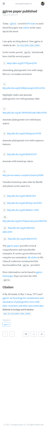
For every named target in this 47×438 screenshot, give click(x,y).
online (26, 27)
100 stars (30, 23)
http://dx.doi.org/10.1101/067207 (22, 154)
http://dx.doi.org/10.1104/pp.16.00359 (24, 133)
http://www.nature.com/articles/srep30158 (23, 175)
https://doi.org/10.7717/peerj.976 (22, 63)
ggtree (6, 324)
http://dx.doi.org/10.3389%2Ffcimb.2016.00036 (25, 112)
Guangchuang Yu (23, 3)
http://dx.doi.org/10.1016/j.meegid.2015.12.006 (24, 88)
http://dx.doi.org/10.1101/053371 (21, 196)
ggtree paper (13, 246)
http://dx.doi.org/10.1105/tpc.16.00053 (24, 203)
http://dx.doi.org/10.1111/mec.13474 (23, 210)
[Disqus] (23, 374)
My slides (32, 257)
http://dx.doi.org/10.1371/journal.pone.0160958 (24, 221)
